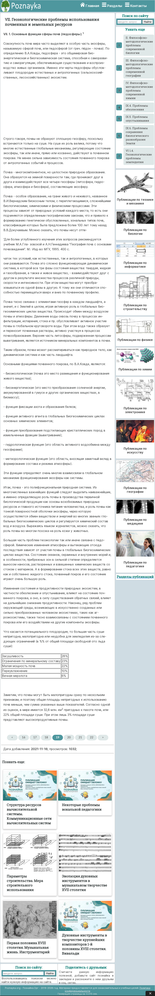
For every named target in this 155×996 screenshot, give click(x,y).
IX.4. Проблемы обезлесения (137, 107)
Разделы (114, 6)
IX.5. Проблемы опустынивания (137, 118)
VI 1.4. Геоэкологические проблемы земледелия (139, 156)
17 (35, 737)
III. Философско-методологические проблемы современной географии (139, 67)
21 (80, 737)
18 (46, 737)
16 (23, 737)
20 (69, 737)
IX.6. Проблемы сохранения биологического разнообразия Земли (137, 135)
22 (91, 737)
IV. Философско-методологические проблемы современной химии (139, 90)
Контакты (138, 6)
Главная (92, 6)
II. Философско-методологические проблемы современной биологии (139, 45)
